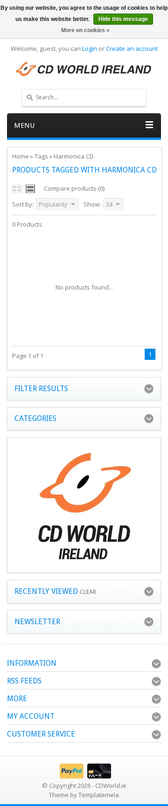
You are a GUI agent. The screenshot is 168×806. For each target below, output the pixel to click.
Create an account (132, 48)
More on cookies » (85, 30)
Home (20, 156)
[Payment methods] (84, 776)
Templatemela (98, 795)
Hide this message (123, 19)
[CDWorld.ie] (84, 69)
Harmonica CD (74, 156)
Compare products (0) (74, 188)
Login (89, 48)
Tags (41, 156)
